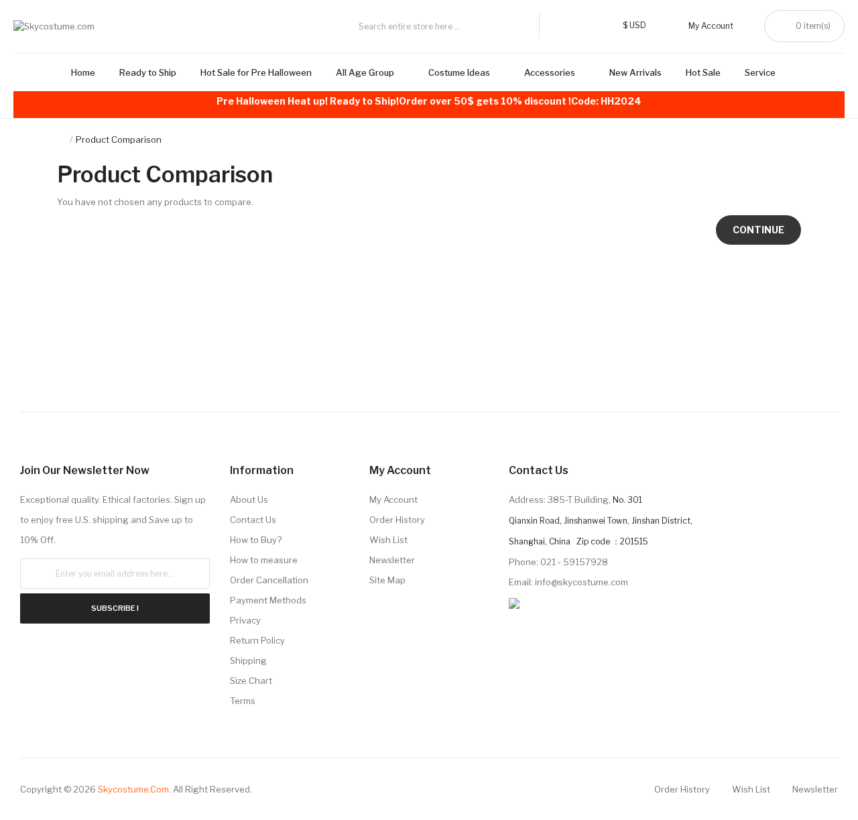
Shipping (248, 660)
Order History (397, 519)
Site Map (387, 580)
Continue (758, 229)
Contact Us (253, 519)
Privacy (245, 620)
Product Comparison (119, 139)
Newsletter (392, 559)
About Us (249, 499)
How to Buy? (256, 539)
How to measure (264, 559)
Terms (242, 700)
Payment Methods (268, 600)
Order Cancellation (269, 580)
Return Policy (257, 640)
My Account (393, 499)
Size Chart (251, 680)
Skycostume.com (133, 789)
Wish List (388, 539)
